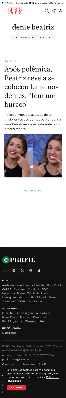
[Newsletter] (54, 11)
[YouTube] (30, 270)
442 (42, 321)
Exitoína (45, 313)
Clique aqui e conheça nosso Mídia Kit (24, 364)
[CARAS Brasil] (15, 11)
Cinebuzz (19, 289)
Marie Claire (9, 317)
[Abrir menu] (4, 10)
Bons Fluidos (55, 285)
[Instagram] (5, 270)
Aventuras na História (30, 285)
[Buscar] (47, 11)
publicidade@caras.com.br (18, 359)
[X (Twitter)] (22, 270)
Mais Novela (41, 293)
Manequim (9, 297)
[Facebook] (14, 270)
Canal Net (8, 313)
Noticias (25, 317)
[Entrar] (61, 11)
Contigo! (33, 289)
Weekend (31, 321)
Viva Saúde (34, 301)
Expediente (9, 332)
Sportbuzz (8, 301)
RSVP (21, 301)
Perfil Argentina (12, 321)
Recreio (53, 297)
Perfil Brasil (38, 297)
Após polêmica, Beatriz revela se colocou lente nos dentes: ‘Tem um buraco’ (31, 86)
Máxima (24, 297)
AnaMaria (8, 285)
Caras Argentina (27, 313)
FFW (45, 289)
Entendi (16, 387)
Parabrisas (39, 317)
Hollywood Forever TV (16, 293)
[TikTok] (39, 270)
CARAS (6, 289)
